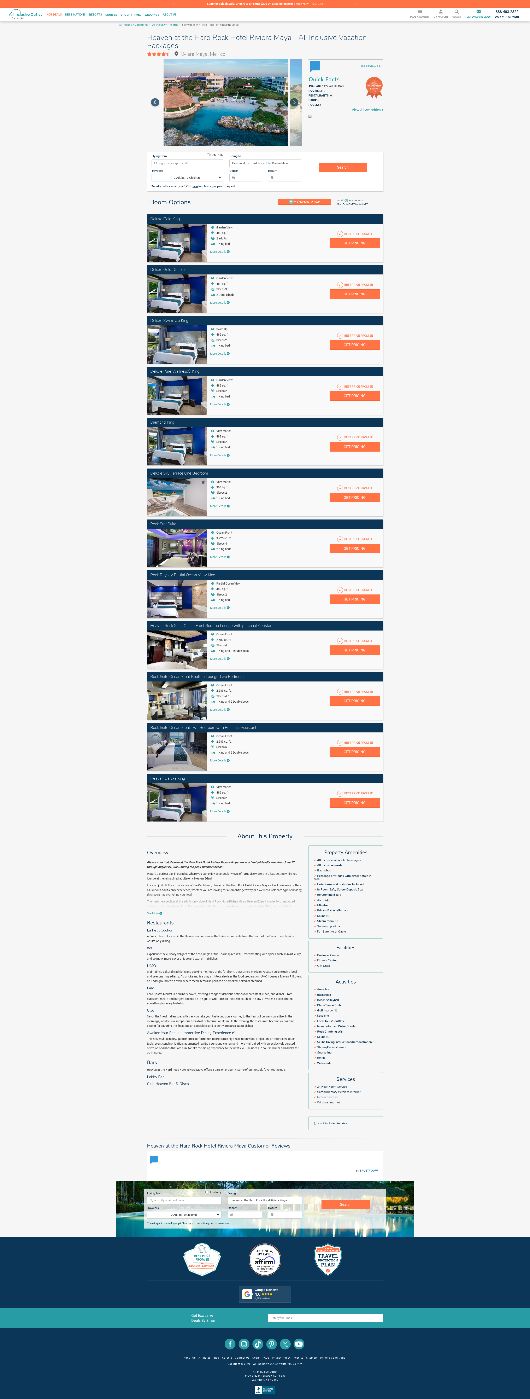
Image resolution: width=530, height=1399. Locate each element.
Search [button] (456, 17)
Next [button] (356, 4)
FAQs (266, 1357)
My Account (441, 17)
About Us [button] (170, 14)
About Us (190, 1357)
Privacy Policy (281, 1357)
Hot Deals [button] (54, 14)
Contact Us (242, 1357)
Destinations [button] (75, 14)
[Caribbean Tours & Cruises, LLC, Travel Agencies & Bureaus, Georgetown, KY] (266, 1389)
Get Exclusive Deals (479, 17)
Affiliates (205, 1357)
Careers (227, 1357)
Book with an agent (507, 14)
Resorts (298, 1357)
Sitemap (311, 1357)
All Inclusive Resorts (165, 25)
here (195, 186)
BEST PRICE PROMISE (358, 234)
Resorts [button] (95, 14)
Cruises (111, 14)
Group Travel (130, 14)
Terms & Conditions (332, 1357)
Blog (216, 1357)
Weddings (152, 14)
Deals (256, 1357)
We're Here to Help (307, 201)
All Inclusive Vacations (133, 25)
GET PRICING (355, 243)
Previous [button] (174, 4)
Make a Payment (419, 17)
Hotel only (216, 154)
